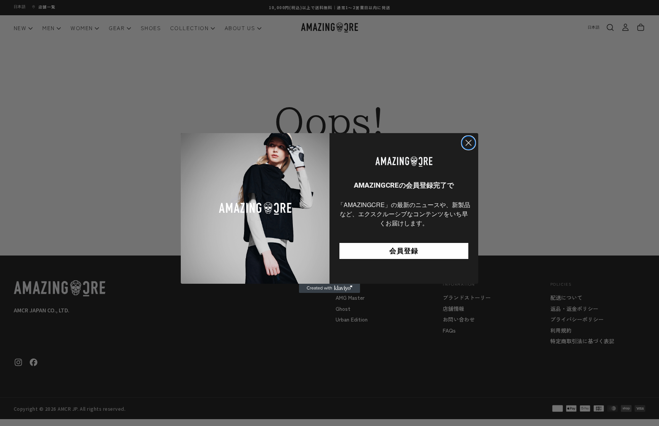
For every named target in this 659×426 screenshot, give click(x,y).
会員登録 (403, 251)
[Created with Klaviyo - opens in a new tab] (329, 288)
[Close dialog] (468, 143)
